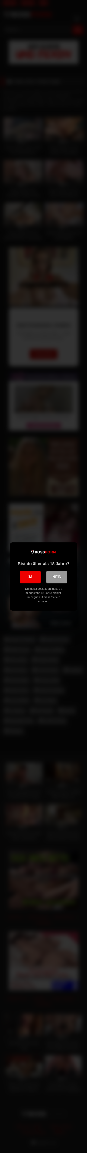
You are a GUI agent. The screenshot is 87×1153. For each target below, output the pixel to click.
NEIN (56, 577)
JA (30, 577)
